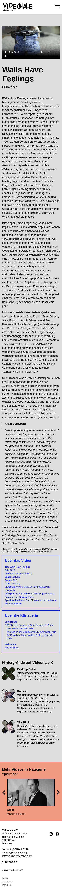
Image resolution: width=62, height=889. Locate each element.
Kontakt (5, 878)
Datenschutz (7, 881)
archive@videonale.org (14, 852)
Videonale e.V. (10, 861)
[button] (58, 792)
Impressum (6, 885)
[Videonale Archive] (31, 6)
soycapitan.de (12, 647)
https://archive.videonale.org (17, 856)
